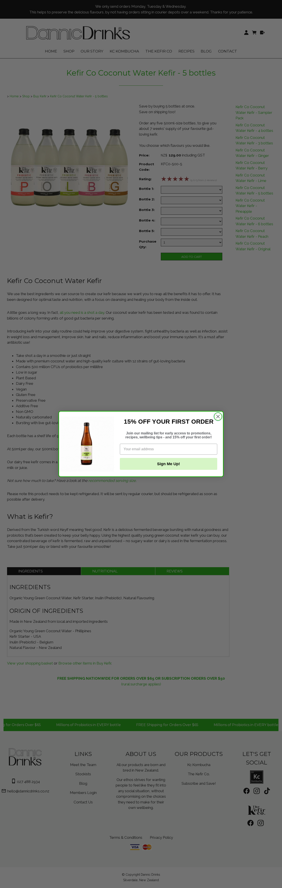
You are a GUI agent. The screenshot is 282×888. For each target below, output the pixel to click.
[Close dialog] (218, 416)
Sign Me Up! (168, 464)
